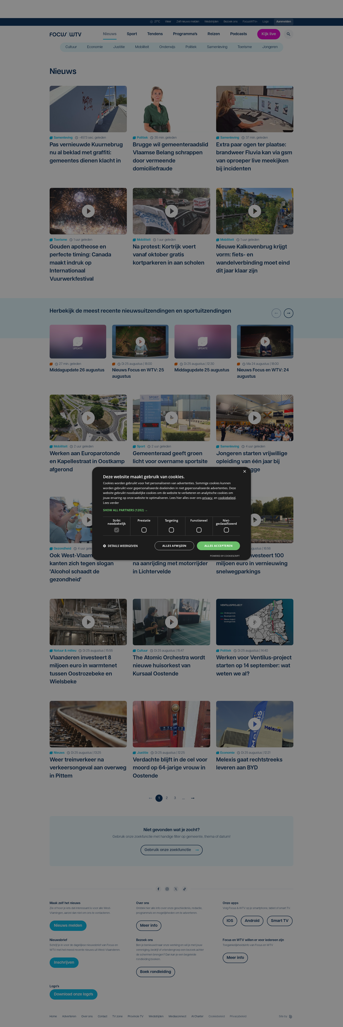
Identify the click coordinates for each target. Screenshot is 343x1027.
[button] (171, 510)
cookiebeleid (226, 498)
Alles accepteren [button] (218, 546)
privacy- (207, 498)
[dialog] (171, 513)
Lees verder (111, 503)
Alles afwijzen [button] (174, 546)
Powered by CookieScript (225, 555)
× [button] (244, 471)
